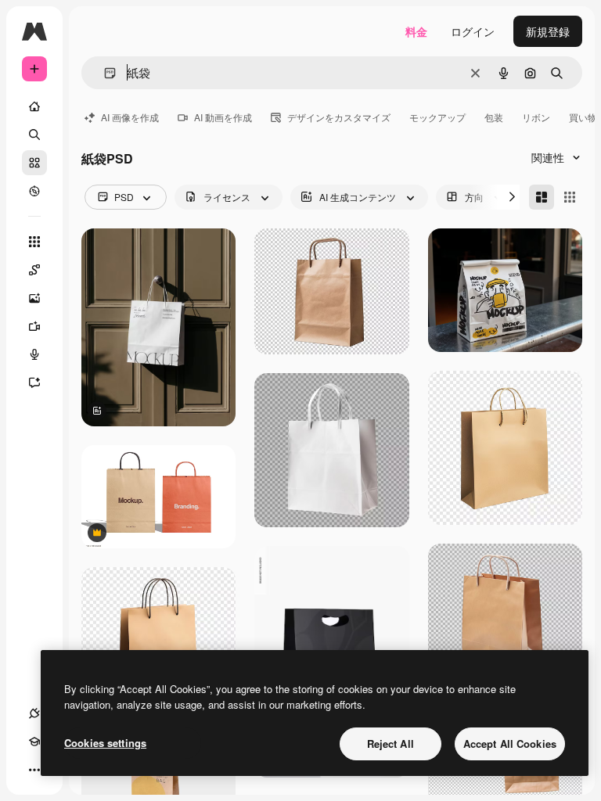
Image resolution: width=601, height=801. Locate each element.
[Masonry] (541, 197)
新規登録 (548, 31)
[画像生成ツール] (34, 298)
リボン (536, 117)
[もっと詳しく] (34, 190)
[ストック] (34, 162)
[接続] (34, 713)
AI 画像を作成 (130, 117)
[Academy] (34, 741)
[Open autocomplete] (103, 73)
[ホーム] (34, 106)
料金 (416, 31)
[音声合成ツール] (34, 354)
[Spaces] (34, 269)
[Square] (569, 197)
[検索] (34, 134)
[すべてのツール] (34, 241)
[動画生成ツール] (34, 326)
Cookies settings (105, 742)
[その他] (34, 769)
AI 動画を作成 (223, 117)
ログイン (473, 31)
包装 (493, 117)
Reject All (390, 743)
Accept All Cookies (509, 743)
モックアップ (437, 117)
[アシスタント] (34, 382)
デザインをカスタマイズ (338, 117)
